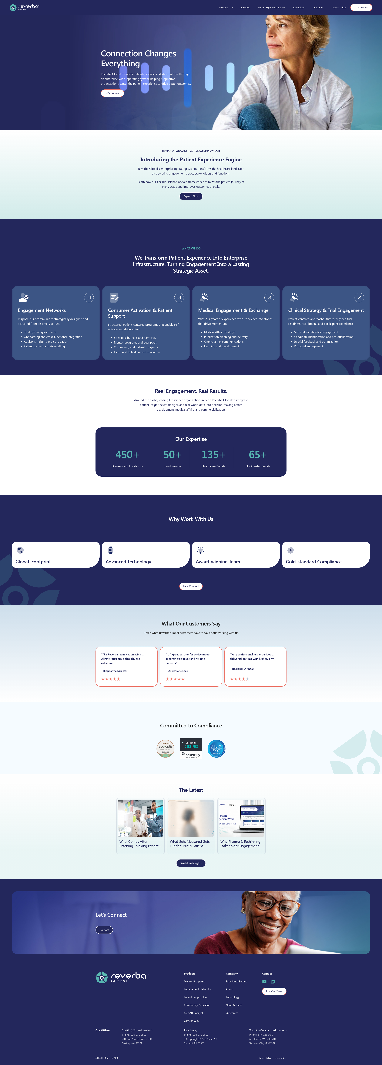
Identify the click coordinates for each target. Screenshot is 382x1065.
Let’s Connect (112, 93)
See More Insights (191, 863)
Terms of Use (280, 1058)
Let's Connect (361, 7)
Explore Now (191, 196)
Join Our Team (274, 991)
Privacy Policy (265, 1058)
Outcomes (318, 7)
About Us (245, 7)
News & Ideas (339, 7)
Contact (104, 930)
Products (223, 7)
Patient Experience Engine (271, 7)
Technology (299, 7)
